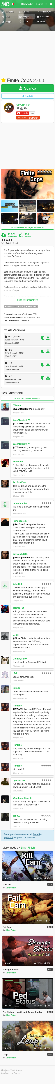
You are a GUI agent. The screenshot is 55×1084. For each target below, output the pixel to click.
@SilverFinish (20, 638)
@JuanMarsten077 (22, 408)
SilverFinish (23, 104)
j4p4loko (17, 705)
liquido (16, 687)
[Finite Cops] (27, 184)
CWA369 (17, 405)
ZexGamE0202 (20, 482)
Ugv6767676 (19, 780)
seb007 (16, 815)
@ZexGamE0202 (21, 524)
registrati (8, 837)
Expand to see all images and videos (27, 227)
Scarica (29, 88)
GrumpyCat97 (20, 658)
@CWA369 (18, 423)
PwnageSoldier (20, 520)
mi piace (28, 236)
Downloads (12, 236)
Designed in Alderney (11, 1070)
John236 (17, 583)
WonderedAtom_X (22, 797)
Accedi (36, 834)
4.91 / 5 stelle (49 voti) (9, 243)
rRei (15, 673)
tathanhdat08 (20, 503)
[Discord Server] (25, 108)
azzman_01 (18, 607)
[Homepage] (18, 108)
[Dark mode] (46, 4)
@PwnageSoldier (21, 557)
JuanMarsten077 (21, 419)
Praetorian (18, 461)
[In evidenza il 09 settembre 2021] (3, 80)
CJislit (16, 634)
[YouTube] (21, 108)
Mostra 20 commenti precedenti (27, 398)
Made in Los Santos (10, 1073)
